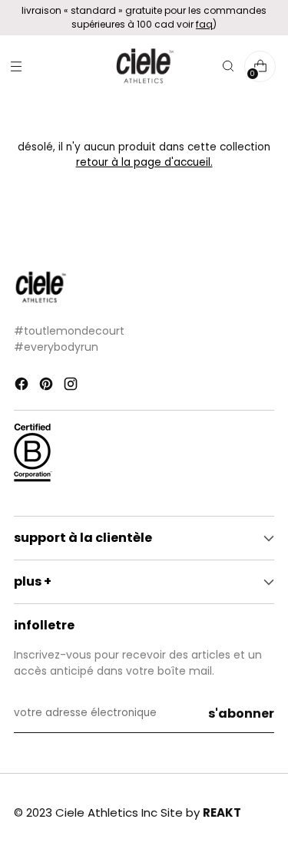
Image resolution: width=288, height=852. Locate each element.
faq (204, 24)
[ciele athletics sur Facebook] (23, 386)
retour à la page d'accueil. (144, 162)
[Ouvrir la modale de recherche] (227, 66)
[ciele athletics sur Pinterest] (47, 386)
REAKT (222, 812)
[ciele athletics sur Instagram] (72, 386)
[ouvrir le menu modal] (15, 66)
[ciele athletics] (144, 66)
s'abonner (241, 713)
